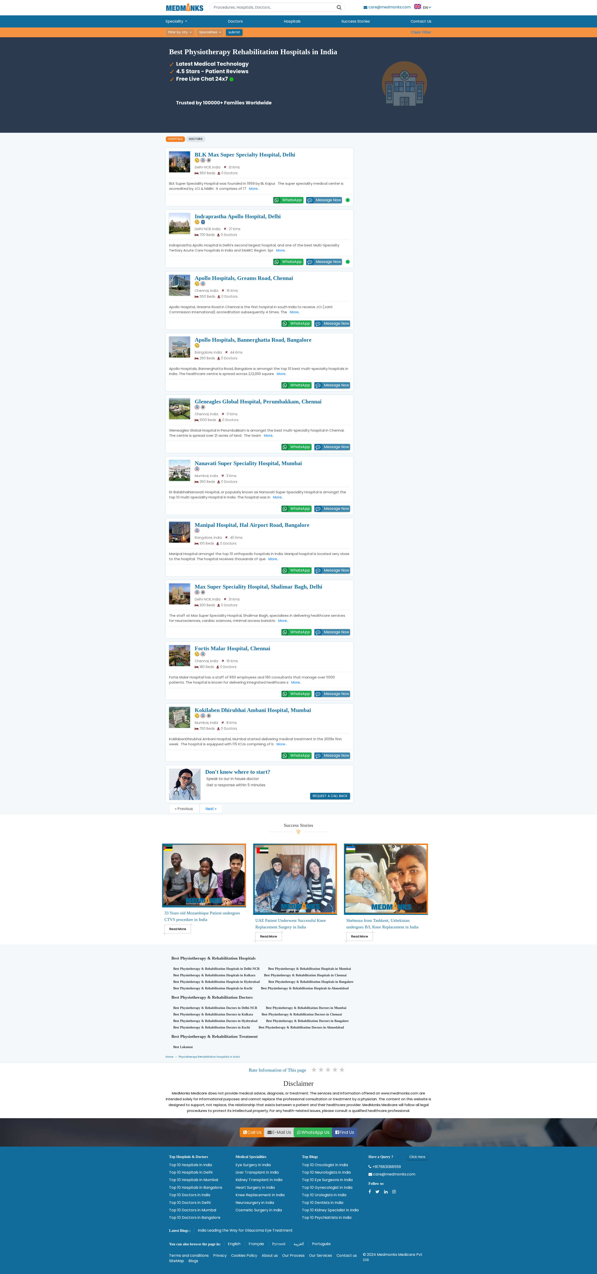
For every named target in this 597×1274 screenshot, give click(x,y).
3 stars (328, 1070)
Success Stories (355, 21)
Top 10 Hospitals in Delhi (190, 1172)
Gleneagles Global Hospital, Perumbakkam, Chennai (258, 402)
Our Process (293, 1255)
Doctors (235, 21)
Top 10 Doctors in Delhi (190, 1202)
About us (270, 1255)
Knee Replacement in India (260, 1195)
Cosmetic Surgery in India (259, 1210)
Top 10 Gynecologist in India (327, 1187)
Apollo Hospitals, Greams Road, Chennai (244, 278)
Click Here (417, 1157)
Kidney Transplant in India (259, 1179)
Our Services (320, 1255)
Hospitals (292, 21)
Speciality (175, 21)
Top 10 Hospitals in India (190, 1165)
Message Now (328, 200)
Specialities (208, 32)
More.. (253, 188)
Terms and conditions (189, 1255)
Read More (177, 929)
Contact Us (421, 21)
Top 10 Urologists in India (324, 1195)
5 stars (342, 1070)
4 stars (335, 1070)
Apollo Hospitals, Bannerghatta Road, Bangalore (253, 340)
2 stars (321, 1070)
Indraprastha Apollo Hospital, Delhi (238, 216)
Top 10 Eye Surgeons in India (327, 1179)
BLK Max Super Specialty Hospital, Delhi (245, 155)
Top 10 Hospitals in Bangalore (195, 1187)
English (234, 1244)
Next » (210, 808)
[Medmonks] (185, 7)
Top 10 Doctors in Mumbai (192, 1210)
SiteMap (176, 1261)
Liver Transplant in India (257, 1172)
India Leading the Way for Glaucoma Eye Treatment (245, 1230)
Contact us (347, 1255)
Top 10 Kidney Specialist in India (330, 1210)
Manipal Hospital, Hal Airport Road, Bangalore (252, 525)
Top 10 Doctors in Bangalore (194, 1217)
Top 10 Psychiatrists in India (326, 1217)
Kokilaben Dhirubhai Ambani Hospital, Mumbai (253, 710)
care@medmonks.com (393, 1174)
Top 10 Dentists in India (322, 1202)
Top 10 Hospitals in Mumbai (193, 1179)
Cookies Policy (244, 1255)
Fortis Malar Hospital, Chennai (232, 648)
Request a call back (330, 796)
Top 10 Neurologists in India (326, 1172)
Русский (278, 1244)
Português (321, 1244)
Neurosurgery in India (255, 1202)
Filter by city (178, 32)
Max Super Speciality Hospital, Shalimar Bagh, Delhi (258, 587)
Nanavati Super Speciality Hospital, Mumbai (248, 463)
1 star (314, 1070)
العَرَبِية (299, 1244)
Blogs (193, 1261)
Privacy (220, 1255)
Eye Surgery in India (253, 1165)
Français (256, 1244)
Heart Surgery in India (255, 1187)
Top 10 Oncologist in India (325, 1165)
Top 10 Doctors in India (189, 1195)
